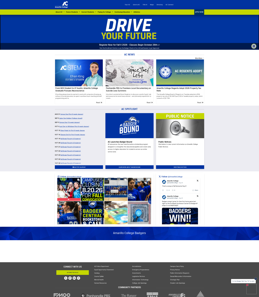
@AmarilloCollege (74, 177)
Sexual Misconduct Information (180, 276)
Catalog (96, 273)
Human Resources (100, 283)
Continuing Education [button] (123, 12)
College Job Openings (139, 283)
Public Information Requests (179, 273)
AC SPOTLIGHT (129, 108)
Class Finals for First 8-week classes (72, 130)
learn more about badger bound (129, 167)
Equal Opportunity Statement (104, 270)
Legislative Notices (138, 276)
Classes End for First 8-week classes (72, 135)
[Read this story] (79, 72)
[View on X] (197, 180)
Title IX (145, 5)
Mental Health (99, 280)
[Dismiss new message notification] (255, 278)
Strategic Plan (175, 280)
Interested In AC (72, 272)
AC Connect (169, 5)
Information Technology (140, 280)
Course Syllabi (99, 276)
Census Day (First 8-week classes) (71, 114)
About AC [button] (59, 12)
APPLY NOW (199, 12)
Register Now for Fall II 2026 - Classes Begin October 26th (128, 44)
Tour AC (127, 5)
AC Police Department (101, 266)
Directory (160, 5)
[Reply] (163, 190)
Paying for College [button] (105, 12)
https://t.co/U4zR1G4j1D (170, 205)
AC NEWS (129, 54)
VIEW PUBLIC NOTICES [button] (180, 167)
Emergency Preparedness (140, 270)
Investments (136, 273)
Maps (152, 5)
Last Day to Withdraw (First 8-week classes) (74, 126)
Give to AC (136, 5)
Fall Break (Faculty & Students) (70, 139)
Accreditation (136, 266)
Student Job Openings (177, 283)
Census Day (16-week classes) (69, 122)
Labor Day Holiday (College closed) (70, 118)
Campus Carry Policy (177, 266)
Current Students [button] (88, 12)
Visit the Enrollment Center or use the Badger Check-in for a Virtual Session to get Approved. (129, 48)
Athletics (137, 12)
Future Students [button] (72, 12)
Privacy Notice (175, 270)
